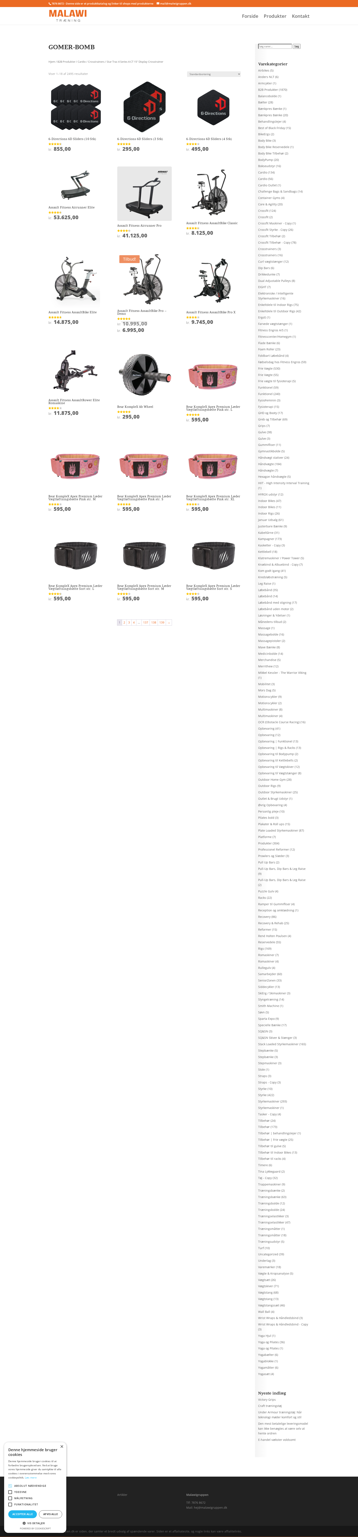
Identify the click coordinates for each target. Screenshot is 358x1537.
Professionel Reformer (273, 849)
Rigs (261, 948)
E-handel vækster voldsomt (277, 1440)
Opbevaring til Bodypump (276, 754)
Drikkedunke (267, 274)
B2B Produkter (66, 61)
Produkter (275, 16)
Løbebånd (265, 590)
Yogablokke (266, 1361)
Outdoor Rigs (267, 786)
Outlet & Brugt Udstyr (273, 799)
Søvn (261, 1012)
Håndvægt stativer (270, 458)
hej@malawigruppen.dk (210, 1507)
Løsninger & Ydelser (272, 615)
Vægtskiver (265, 1286)
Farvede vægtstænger (273, 324)
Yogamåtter (266, 1367)
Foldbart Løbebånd (271, 356)
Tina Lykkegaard (269, 1171)
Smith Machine (268, 1006)
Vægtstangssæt (268, 1305)
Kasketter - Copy (269, 545)
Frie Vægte (265, 368)
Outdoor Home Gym (272, 780)
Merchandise (267, 660)
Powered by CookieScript (35, 1528)
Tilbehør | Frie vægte (272, 1140)
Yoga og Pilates (268, 1342)
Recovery (264, 917)
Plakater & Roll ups (271, 824)
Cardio (82, 61)
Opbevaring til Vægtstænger (277, 773)
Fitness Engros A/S (271, 330)
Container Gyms (269, 198)
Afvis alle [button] (50, 1514)
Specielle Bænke (269, 1025)
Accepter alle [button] (22, 1514)
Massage (264, 628)
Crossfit (263, 211)
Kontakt (301, 16)
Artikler (122, 1495)
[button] (35, 1523)
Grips (262, 426)
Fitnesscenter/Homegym (275, 337)
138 (153, 622)
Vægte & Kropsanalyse (273, 1273)
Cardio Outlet (267, 185)
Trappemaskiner (269, 1184)
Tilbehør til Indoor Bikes (274, 1152)
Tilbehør (264, 1121)
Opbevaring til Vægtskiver (276, 767)
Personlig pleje (268, 811)
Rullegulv (264, 968)
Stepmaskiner (267, 1063)
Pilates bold (266, 818)
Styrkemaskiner (268, 1101)
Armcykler (265, 83)
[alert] (35, 1487)
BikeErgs (264, 134)
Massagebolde (268, 634)
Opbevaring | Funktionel (275, 741)
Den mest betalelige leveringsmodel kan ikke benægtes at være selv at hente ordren (283, 1428)
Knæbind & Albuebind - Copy (278, 564)
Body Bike (265, 140)
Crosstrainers (96, 61)
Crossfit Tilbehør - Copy (274, 242)
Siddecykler (266, 987)
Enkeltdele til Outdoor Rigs (276, 311)
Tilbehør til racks (269, 1159)
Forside (250, 16)
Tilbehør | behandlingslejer (277, 1133)
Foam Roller (266, 349)
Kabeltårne (265, 533)
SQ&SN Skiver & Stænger (275, 1038)
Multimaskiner (268, 709)
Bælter (262, 102)
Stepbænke (266, 1050)
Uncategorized (268, 1254)
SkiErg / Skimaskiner (272, 993)
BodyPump (265, 160)
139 (161, 622)
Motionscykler (267, 697)
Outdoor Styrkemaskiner (275, 792)
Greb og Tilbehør (270, 419)
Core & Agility (267, 204)
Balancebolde (267, 96)
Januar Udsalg (268, 520)
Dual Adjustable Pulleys (274, 281)
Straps (262, 1076)
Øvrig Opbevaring (270, 805)
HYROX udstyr (267, 494)
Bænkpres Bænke (270, 109)
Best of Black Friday (271, 128)
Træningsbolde (268, 1203)
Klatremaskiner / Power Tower (279, 558)
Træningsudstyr (269, 1242)
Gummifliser (266, 445)
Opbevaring (266, 728)
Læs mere (31, 1477)
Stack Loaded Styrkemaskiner (278, 1044)
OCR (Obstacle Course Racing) (279, 722)
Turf (261, 1248)
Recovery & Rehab (270, 923)
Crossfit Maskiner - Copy (275, 223)
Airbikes (263, 70)
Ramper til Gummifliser (274, 904)
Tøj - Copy (265, 1178)
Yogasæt (264, 1374)
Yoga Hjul (264, 1336)
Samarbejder (267, 974)
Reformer (264, 929)
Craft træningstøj (270, 1406)
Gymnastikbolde (269, 451)
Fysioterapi (265, 407)
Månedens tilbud (270, 622)
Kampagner (266, 539)
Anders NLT (266, 77)
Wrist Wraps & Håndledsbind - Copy (283, 1324)
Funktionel (265, 387)
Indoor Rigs (266, 513)
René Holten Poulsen (272, 936)
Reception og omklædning (276, 910)
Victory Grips (267, 1400)
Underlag (264, 1261)
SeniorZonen (267, 980)
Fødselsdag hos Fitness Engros (279, 362)
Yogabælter (266, 1355)
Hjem (51, 61)
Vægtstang (265, 1292)
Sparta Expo (266, 1019)
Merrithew (265, 666)
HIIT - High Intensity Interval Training (283, 483)
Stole (261, 1069)
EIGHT (262, 287)
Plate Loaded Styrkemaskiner (278, 830)
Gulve (262, 432)
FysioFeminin (267, 400)
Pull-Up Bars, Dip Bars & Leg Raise (282, 869)
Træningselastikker (271, 1216)
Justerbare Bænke (270, 526)
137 (145, 622)
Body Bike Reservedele (273, 147)
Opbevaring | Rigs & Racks (276, 748)
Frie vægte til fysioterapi (274, 381)
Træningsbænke (269, 1190)
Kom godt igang (269, 571)
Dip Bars (264, 268)
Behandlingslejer (270, 121)
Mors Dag (264, 690)
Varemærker (266, 1267)
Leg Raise (264, 583)
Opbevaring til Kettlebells (276, 760)
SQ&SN (263, 1031)
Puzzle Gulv (266, 891)
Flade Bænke (267, 343)
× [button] (61, 1446)
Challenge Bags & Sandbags (277, 191)
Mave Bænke (267, 647)
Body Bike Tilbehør (271, 153)
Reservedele (266, 942)
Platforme (265, 837)
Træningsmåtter (269, 1229)
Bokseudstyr (266, 166)
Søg (296, 46)
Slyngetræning (268, 999)
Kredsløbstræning (270, 577)
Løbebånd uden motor (273, 609)
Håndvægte (266, 464)
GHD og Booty (267, 413)
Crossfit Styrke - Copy (272, 230)
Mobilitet (264, 684)
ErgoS (262, 317)
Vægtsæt (264, 1280)
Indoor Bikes (266, 501)
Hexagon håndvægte (272, 477)
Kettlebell (264, 552)
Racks (262, 898)
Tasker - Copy (267, 1114)
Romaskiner (266, 955)
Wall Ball (264, 1312)
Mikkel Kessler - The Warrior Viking (282, 673)
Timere (263, 1165)
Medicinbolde (267, 654)
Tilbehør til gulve (270, 1146)
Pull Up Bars (266, 862)
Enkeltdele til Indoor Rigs (275, 305)
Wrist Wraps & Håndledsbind (278, 1318)
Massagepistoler (269, 641)
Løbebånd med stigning (274, 603)
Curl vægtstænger (270, 261)
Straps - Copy (267, 1082)
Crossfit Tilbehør (269, 236)
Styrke (262, 1089)
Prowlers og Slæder (271, 856)
